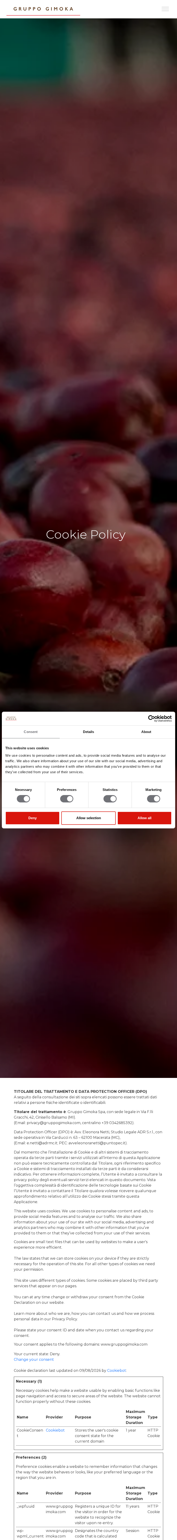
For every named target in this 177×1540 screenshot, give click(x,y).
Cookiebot (116, 1370)
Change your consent (34, 1359)
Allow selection (88, 818)
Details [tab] (88, 732)
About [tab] (146, 732)
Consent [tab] (31, 732)
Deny (32, 818)
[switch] (66, 798)
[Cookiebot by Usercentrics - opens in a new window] (151, 718)
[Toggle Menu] (165, 9)
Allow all (144, 818)
